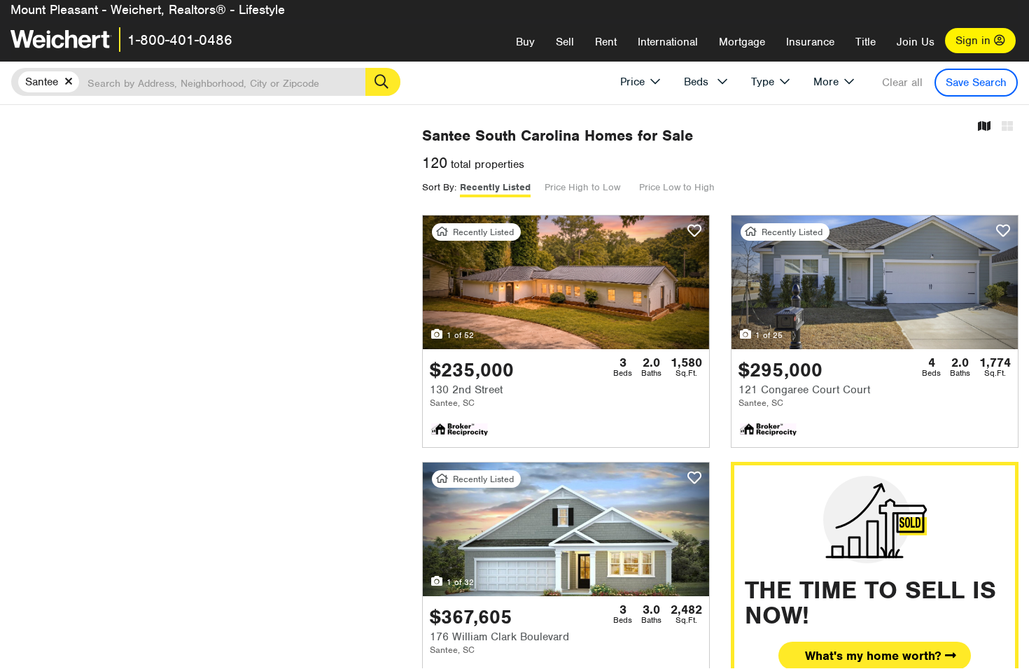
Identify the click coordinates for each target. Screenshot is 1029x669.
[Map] (984, 127)
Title (865, 42)
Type (762, 82)
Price (632, 82)
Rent (606, 42)
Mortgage (742, 42)
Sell (565, 42)
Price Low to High (677, 187)
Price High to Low (582, 187)
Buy (525, 42)
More (826, 82)
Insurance (810, 42)
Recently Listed (495, 187)
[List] (1007, 127)
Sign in (974, 41)
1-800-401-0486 (179, 40)
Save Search (976, 83)
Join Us (915, 42)
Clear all (902, 83)
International (668, 42)
